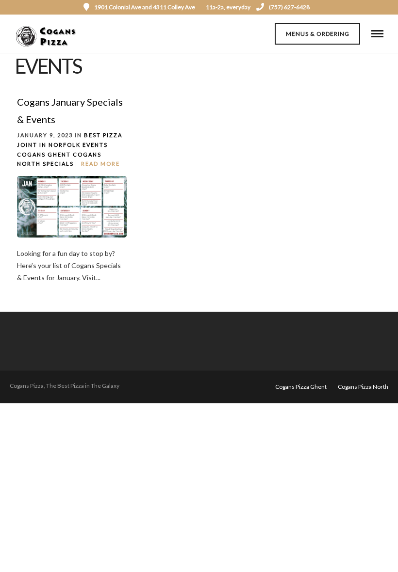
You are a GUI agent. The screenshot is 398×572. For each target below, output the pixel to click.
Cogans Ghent (44, 154)
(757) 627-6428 (289, 7)
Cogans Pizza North (363, 386)
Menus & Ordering (317, 33)
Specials (58, 163)
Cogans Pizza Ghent (301, 386)
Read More (100, 163)
